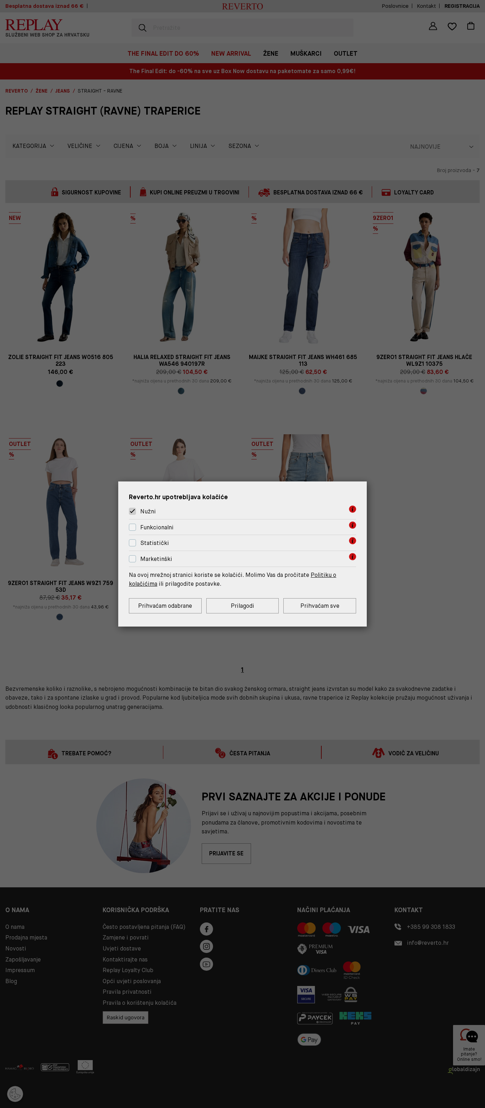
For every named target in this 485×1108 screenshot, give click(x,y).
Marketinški (156, 559)
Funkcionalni (157, 527)
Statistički (154, 543)
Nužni (148, 511)
